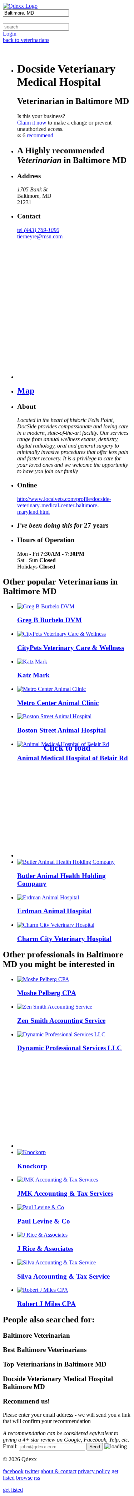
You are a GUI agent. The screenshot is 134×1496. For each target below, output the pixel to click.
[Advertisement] (61, 812)
